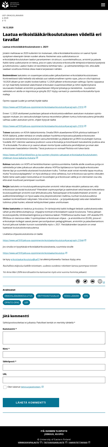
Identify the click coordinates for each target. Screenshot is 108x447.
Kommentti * (10, 328)
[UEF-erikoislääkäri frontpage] (10, 5)
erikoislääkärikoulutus (18, 295)
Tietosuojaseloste (54, 442)
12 (5, 20)
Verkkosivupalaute (28, 442)
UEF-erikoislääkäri (12, 15)
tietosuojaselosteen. (31, 386)
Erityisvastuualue (48, 295)
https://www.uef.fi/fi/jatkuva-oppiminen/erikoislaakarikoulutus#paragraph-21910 (43, 107)
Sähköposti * (9, 361)
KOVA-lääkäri (71, 295)
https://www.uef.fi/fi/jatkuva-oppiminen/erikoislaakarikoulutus (34, 253)
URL (5, 374)
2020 (6, 18)
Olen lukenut (24, 386)
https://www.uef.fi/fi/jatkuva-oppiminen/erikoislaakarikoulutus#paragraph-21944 (43, 240)
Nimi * (6, 348)
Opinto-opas (12, 302)
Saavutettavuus (78, 442)
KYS (86, 295)
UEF (26, 302)
